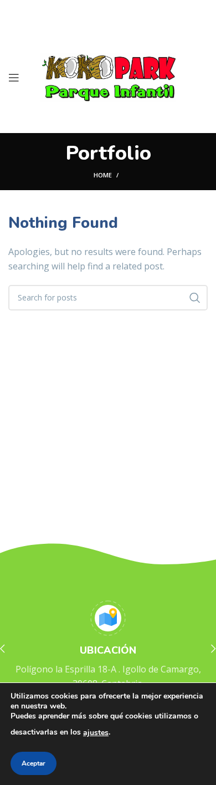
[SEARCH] (195, 297)
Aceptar (33, 763)
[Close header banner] (202, 11)
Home (103, 175)
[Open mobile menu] (14, 78)
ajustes (96, 732)
